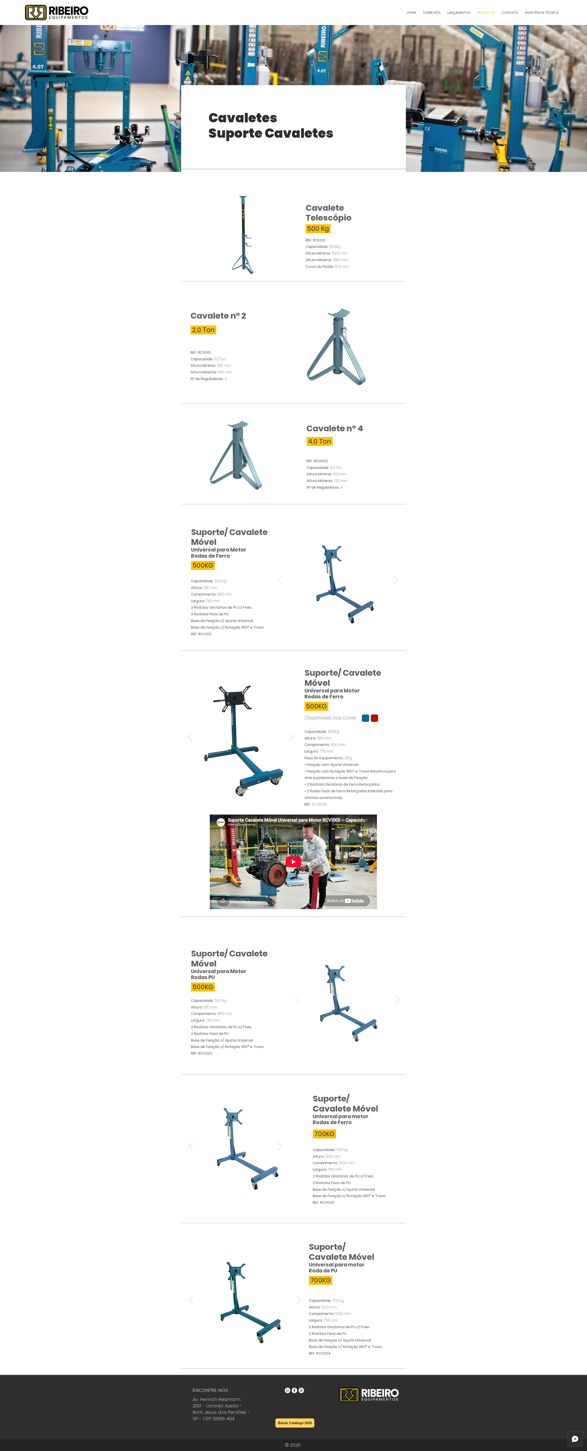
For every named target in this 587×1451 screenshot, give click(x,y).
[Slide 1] (330, 623)
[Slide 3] (341, 623)
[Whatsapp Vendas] (287, 1390)
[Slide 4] (346, 623)
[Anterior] (280, 579)
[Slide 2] (335, 623)
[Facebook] (294, 1390)
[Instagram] (301, 1390)
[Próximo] (395, 579)
